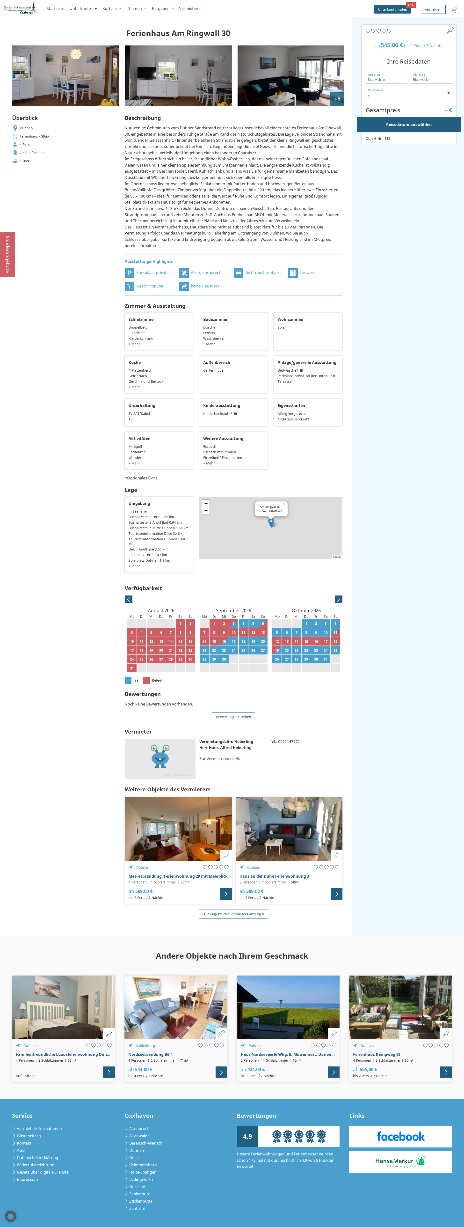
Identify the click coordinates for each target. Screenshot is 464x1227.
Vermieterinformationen (39, 1128)
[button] (10, 1216)
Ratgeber (160, 8)
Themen (134, 8)
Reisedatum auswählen (409, 124)
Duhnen (136, 1150)
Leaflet (337, 556)
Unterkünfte (81, 8)
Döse (134, 1157)
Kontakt (24, 1143)
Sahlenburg (140, 1194)
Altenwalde (139, 1136)
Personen (375, 90)
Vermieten (188, 8)
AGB (21, 1150)
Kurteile (109, 8)
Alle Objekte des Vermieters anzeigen (233, 914)
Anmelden (433, 9)
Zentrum (137, 1208)
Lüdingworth (141, 1179)
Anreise (374, 74)
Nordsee (137, 1186)
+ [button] (206, 503)
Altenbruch (139, 1128)
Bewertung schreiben (233, 716)
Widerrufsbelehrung (35, 1165)
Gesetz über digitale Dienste (43, 1172)
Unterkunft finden (394, 8)
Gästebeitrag (29, 1136)
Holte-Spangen (143, 1172)
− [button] (206, 511)
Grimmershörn (143, 1165)
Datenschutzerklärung (37, 1157)
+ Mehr (134, 344)
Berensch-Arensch (146, 1143)
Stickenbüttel (141, 1201)
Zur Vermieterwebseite (220, 758)
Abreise (419, 74)
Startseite (55, 8)
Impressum (27, 1179)
